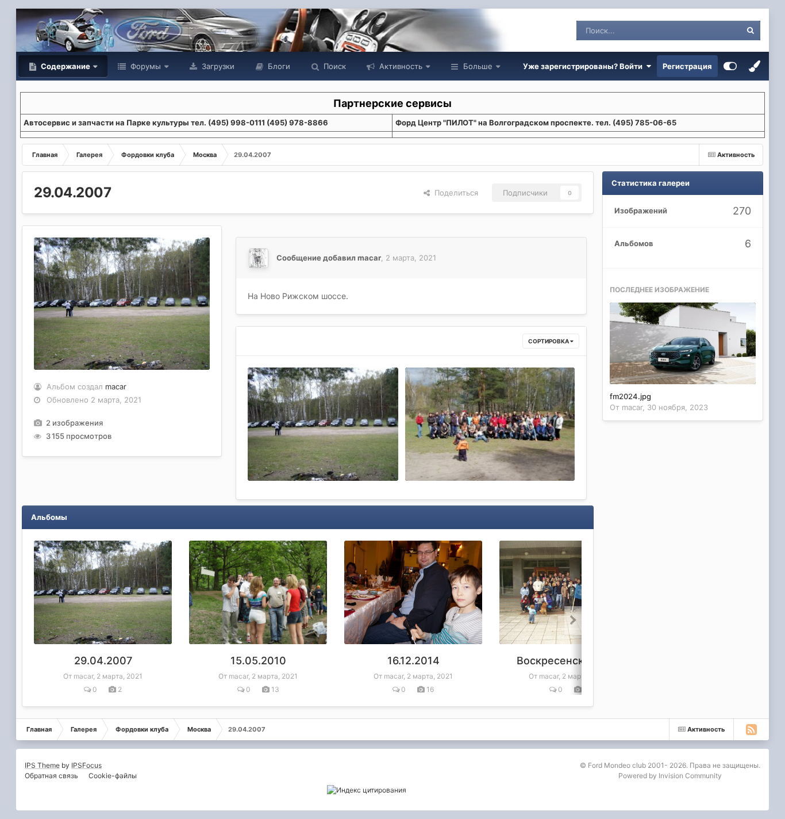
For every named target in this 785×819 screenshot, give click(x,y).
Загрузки (216, 66)
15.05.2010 (258, 661)
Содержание (64, 66)
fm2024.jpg (630, 396)
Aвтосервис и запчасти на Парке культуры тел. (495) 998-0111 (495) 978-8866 (176, 122)
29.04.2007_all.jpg (446, 453)
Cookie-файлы (112, 775)
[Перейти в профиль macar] (258, 258)
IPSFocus (86, 765)
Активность (399, 66)
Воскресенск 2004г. (568, 661)
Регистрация (687, 66)
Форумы (144, 66)
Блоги (277, 66)
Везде (715, 30)
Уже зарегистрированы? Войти (584, 66)
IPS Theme (42, 765)
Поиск (333, 66)
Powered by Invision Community (670, 775)
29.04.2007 (103, 661)
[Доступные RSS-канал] (751, 729)
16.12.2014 (413, 661)
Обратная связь (51, 775)
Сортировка (549, 341)
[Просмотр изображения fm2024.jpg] (683, 343)
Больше (478, 66)
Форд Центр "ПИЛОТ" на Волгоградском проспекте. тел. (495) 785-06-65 (535, 122)
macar (115, 386)
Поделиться (454, 192)
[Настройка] (730, 66)
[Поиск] (750, 30)
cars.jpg (269, 453)
